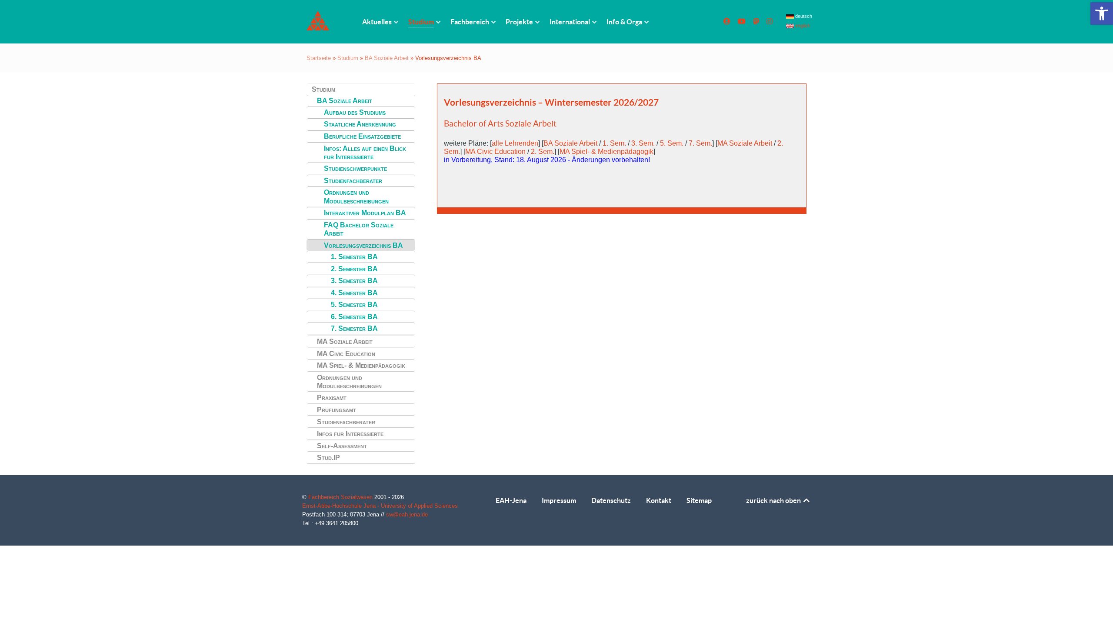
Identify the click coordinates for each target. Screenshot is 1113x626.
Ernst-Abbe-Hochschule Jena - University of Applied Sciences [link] (380, 506)
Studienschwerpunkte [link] (355, 168)
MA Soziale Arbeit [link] (345, 341)
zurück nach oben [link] (774, 500)
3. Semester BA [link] (354, 280)
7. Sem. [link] (700, 143)
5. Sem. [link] (671, 143)
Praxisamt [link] (332, 397)
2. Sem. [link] (542, 151)
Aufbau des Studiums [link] (355, 112)
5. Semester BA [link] (354, 304)
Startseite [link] (319, 58)
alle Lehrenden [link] (515, 143)
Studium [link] (347, 58)
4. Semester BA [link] (354, 292)
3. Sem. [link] (643, 143)
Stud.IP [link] (328, 457)
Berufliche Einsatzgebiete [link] (362, 136)
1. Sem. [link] (614, 143)
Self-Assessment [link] (342, 446)
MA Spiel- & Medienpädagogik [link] (361, 365)
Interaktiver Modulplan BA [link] (365, 212)
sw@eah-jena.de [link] (407, 514)
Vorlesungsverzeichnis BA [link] (363, 245)
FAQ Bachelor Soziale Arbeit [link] (358, 229)
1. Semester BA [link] (354, 256)
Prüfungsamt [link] (336, 409)
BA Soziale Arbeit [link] (387, 58)
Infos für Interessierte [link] (350, 433)
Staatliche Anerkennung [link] (360, 124)
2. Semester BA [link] (354, 269)
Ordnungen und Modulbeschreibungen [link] (356, 196)
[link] (1101, 13)
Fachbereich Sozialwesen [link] (341, 497)
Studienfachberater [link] (353, 180)
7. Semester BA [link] (354, 328)
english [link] (802, 25)
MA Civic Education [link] (346, 353)
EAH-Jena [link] (511, 500)
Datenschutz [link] (611, 500)
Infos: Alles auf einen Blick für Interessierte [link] (365, 152)
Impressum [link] (559, 500)
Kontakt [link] (658, 500)
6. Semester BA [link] (354, 316)
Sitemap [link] (699, 500)
